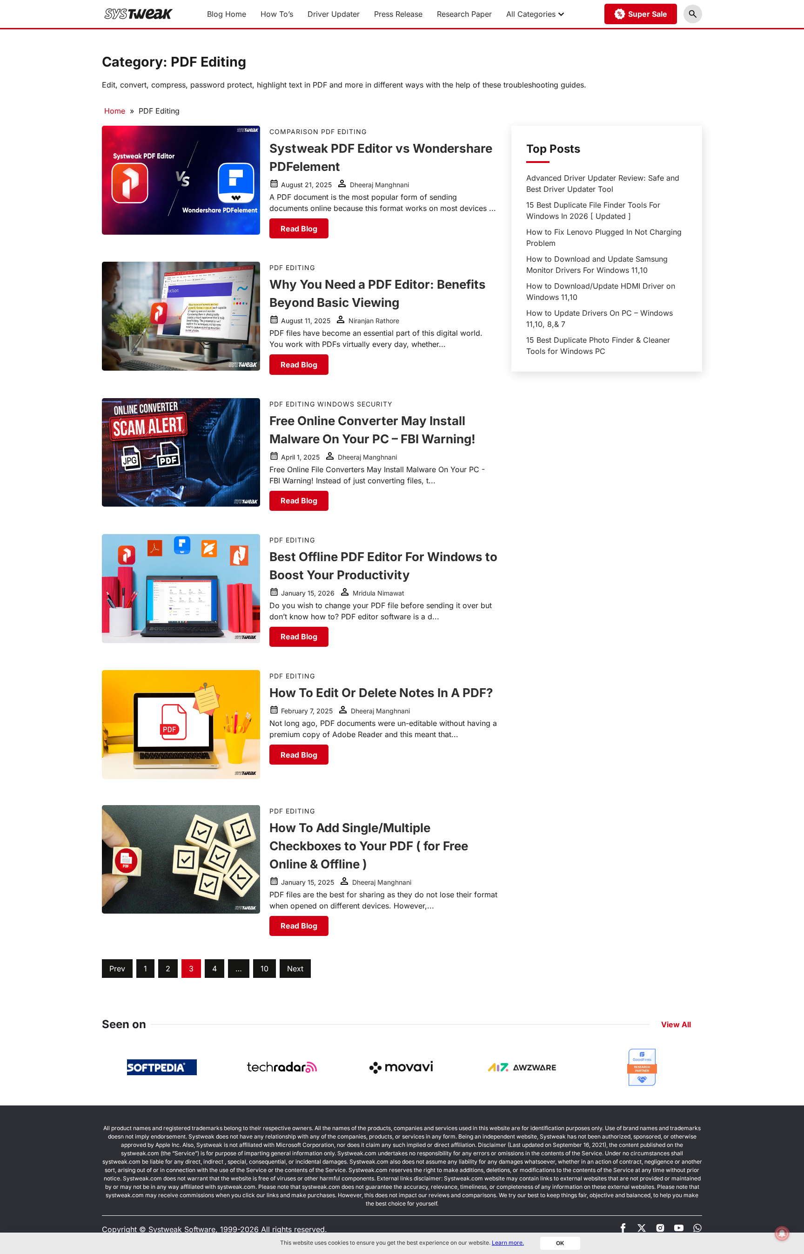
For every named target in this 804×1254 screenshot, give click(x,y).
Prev (117, 968)
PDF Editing (344, 132)
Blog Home (226, 14)
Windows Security (355, 404)
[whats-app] (697, 1229)
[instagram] (660, 1229)
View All (676, 1024)
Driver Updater (334, 14)
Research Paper (464, 14)
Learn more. (508, 1242)
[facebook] (623, 1229)
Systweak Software (181, 1229)
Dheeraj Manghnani (379, 185)
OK (560, 1243)
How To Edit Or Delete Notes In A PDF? (381, 692)
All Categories (531, 14)
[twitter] (641, 1229)
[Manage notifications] (782, 1233)
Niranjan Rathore (373, 321)
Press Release (398, 14)
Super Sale (647, 14)
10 (264, 968)
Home (114, 110)
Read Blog (299, 228)
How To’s (277, 14)
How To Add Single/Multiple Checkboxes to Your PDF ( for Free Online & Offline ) (368, 845)
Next (295, 968)
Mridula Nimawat (378, 593)
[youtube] (678, 1229)
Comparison (294, 132)
